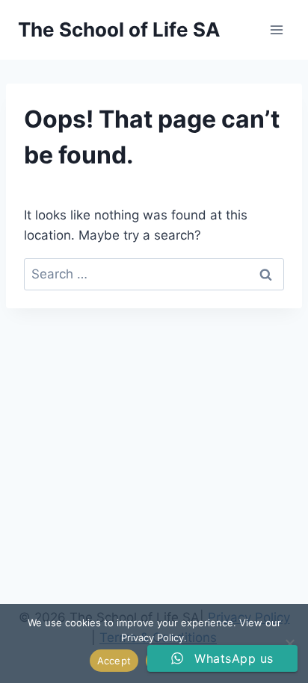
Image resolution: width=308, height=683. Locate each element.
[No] (289, 643)
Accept (114, 661)
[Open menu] (276, 29)
